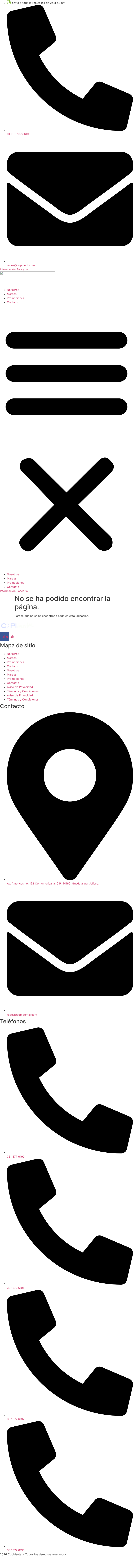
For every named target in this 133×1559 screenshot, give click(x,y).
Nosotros (13, 289)
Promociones (15, 298)
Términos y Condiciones (22, 691)
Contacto (13, 302)
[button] (66, 438)
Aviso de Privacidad (20, 687)
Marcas (11, 294)
